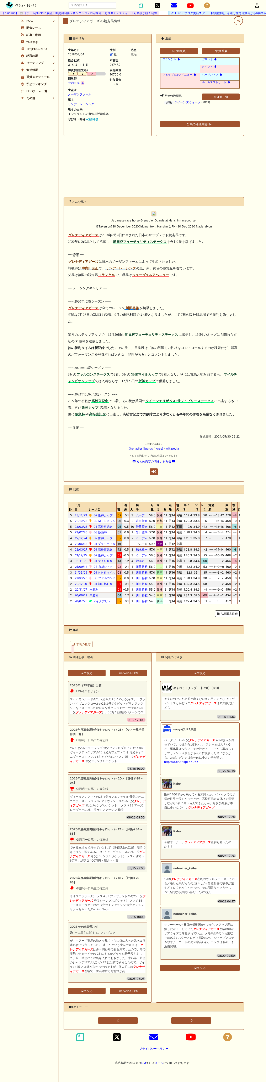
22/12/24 (81, 538)
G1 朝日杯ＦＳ (102, 584)
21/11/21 (81, 561)
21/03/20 (81, 578)
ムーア (140, 515)
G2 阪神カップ (103, 515)
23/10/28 (81, 521)
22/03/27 (81, 549)
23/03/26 (81, 526)
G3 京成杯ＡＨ (103, 566)
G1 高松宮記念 (102, 526)
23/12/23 (81, 515)
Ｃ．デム (142, 538)
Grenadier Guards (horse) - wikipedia (154, 448)
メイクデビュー (102, 601)
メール (159, 1063)
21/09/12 (81, 566)
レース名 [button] (94, 509)
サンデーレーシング (81, 104)
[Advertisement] (154, 166)
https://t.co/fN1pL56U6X (181, 761)
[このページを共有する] (238, 20)
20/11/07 (81, 589)
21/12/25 (81, 555)
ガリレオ (207, 59)
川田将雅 (142, 566)
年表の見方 (83, 644)
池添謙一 (142, 561)
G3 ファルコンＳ (104, 578)
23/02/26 (81, 532)
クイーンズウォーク (187, 102)
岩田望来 (142, 521)
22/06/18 (81, 544)
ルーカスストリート (214, 82)
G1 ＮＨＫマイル (104, 572)
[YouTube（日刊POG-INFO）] (190, 5)
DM (143, 1063)
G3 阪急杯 (100, 532)
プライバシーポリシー (153, 1048)
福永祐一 (142, 549)
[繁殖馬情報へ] (178, 59)
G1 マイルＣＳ (102, 561)
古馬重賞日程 (228, 613)
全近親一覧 (221, 96)
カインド (207, 66)
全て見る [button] (87, 673)
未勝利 (93, 589)
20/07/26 (81, 601)
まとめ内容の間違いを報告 (153, 461)
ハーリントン (210, 74)
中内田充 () (76, 83)
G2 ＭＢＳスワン (104, 521)
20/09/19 (81, 595)
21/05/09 (81, 572)
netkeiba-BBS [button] (128, 673)
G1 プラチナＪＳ (104, 544)
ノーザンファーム (79, 94)
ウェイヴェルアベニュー (177, 74)
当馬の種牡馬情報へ (200, 124)
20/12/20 (81, 584)
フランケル (169, 59)
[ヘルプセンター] (207, 5)
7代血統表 (221, 51)
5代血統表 (179, 51)
